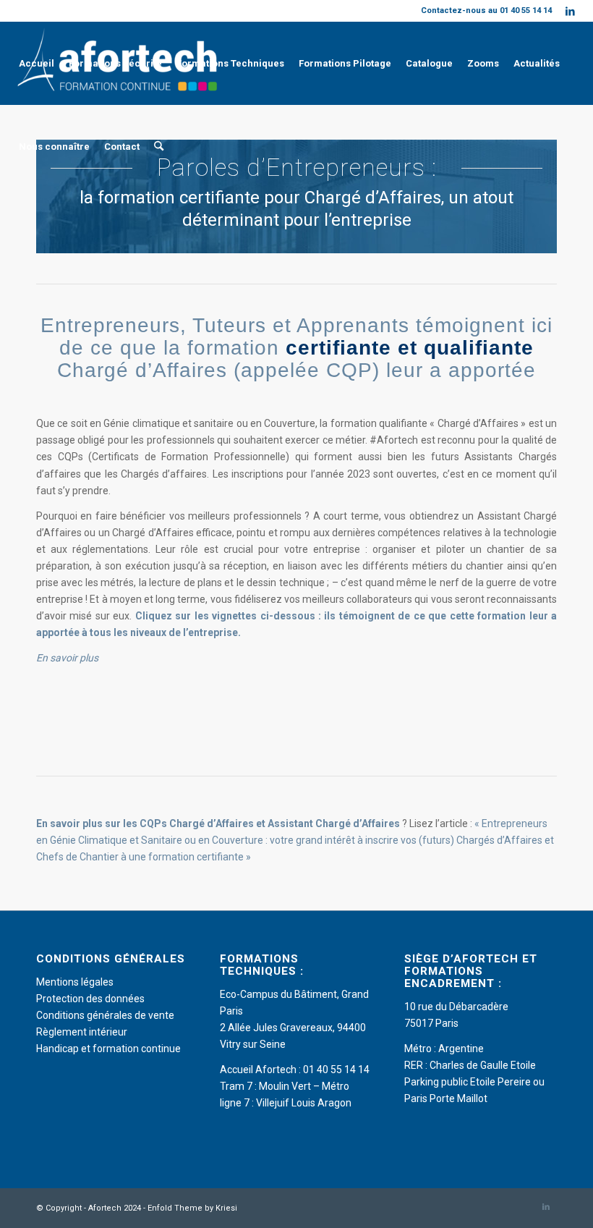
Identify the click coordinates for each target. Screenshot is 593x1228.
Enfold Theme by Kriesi (192, 1208)
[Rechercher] (159, 146)
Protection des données (90, 998)
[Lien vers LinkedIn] (570, 11)
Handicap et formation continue (108, 1048)
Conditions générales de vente (105, 1015)
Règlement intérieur (81, 1032)
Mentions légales (75, 982)
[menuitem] (36, 63)
